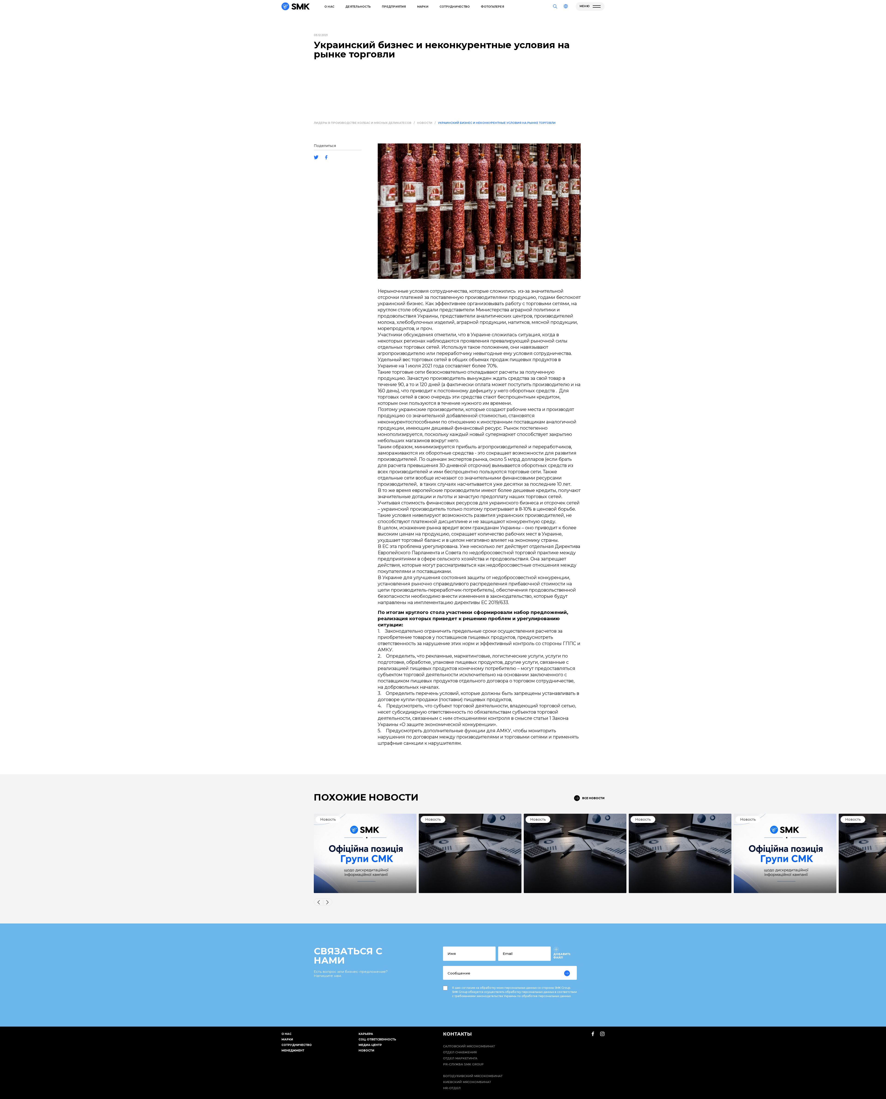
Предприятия (394, 6)
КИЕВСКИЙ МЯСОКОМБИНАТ (467, 1082)
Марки (422, 6)
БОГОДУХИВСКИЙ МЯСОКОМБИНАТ (473, 1076)
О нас (329, 6)
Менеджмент (292, 1050)
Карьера (366, 1034)
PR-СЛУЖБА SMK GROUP (463, 1064)
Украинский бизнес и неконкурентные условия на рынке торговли (497, 123)
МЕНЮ (585, 6)
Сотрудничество (455, 6)
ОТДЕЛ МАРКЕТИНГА (460, 1058)
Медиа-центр (370, 1045)
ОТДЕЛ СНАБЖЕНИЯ (460, 1052)
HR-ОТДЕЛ (452, 1088)
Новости (424, 123)
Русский (556, 15)
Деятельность (358, 6)
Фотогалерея (492, 6)
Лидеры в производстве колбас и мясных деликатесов (362, 123)
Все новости (593, 798)
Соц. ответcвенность (377, 1039)
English (556, 21)
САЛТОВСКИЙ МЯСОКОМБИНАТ (469, 1046)
